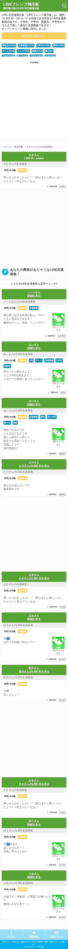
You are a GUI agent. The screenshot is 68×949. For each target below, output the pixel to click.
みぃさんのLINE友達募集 (18, 354)
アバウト (11, 936)
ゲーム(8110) (8, 51)
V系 (31, 360)
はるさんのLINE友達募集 (18, 625)
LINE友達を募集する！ (34, 35)
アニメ (39, 360)
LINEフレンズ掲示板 (21, 6)
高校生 (7, 366)
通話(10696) (58, 45)
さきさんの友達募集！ (16, 164)
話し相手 (52, 417)
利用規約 (34, 936)
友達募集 (22, 170)
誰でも (7, 422)
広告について (57, 936)
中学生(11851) (43, 45)
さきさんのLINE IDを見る (34, 578)
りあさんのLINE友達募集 (18, 883)
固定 (43, 417)
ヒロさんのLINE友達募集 (18, 471)
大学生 (59, 360)
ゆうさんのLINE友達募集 (18, 830)
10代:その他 (10, 170)
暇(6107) (49, 51)
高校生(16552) (9, 45)
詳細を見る (34, 295)
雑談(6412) (37, 51)
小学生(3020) (36, 56)
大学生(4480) (8, 56)
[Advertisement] (34, 103)
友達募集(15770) (26, 45)
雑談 (15, 422)
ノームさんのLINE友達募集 (19, 301)
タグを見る (34, 62)
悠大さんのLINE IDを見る (34, 671)
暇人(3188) (22, 56)
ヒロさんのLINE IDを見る (34, 465)
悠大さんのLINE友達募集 (18, 677)
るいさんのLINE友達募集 (18, 410)
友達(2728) (50, 56)
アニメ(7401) (23, 51)
